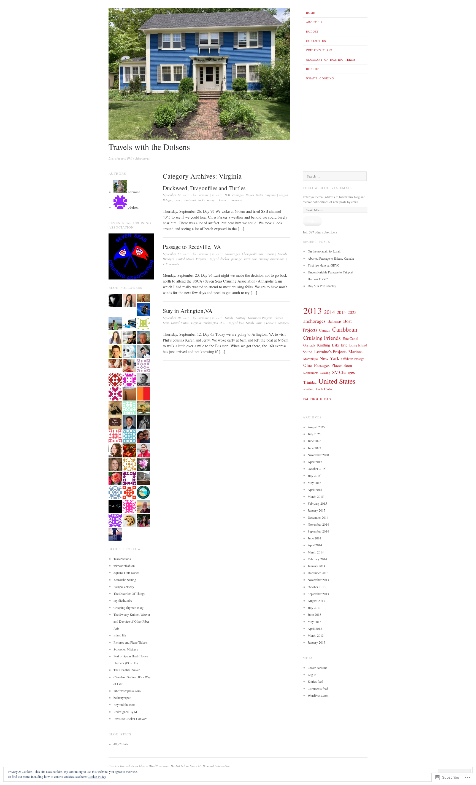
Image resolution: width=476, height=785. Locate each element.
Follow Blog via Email (327, 188)
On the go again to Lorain (324, 251)
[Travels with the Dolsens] (199, 138)
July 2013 (314, 607)
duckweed (190, 200)
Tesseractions (122, 559)
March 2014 (316, 552)
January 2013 (316, 642)
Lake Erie (339, 345)
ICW (227, 195)
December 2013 (318, 573)
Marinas (355, 351)
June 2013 (314, 614)
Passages (238, 195)
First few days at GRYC (323, 265)
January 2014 (316, 566)
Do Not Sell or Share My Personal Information (200, 766)
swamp (211, 200)
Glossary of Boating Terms (331, 59)
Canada (324, 330)
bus (241, 323)
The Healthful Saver (126, 670)
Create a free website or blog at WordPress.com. (139, 766)
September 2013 (318, 594)
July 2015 (314, 475)
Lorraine (203, 195)
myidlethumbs (122, 600)
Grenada (309, 345)
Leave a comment (230, 200)
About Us (314, 22)
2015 (341, 312)
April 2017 (315, 461)
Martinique (310, 358)
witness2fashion (124, 565)
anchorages (232, 254)
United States (254, 195)
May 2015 (314, 482)
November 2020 (318, 455)
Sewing (325, 372)
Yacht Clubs (323, 389)
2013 (219, 195)
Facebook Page (318, 399)
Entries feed (315, 681)
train (259, 323)
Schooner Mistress (125, 649)
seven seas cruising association (264, 259)
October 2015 (317, 468)
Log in (312, 674)
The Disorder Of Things (129, 593)
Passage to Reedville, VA (192, 247)
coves (178, 200)
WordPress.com (318, 695)
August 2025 (316, 427)
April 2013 (315, 628)
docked (224, 259)
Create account (317, 667)
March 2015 (316, 496)
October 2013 (317, 587)
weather (308, 389)
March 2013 (316, 635)
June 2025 (314, 441)
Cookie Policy (97, 776)
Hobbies (313, 69)
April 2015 (315, 489)
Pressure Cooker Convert (130, 718)
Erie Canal (350, 338)
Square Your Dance (126, 572)
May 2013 (314, 621)
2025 (352, 312)
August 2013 (316, 600)
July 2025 (314, 434)
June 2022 (314, 448)
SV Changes (343, 372)
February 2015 (317, 503)
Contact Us (316, 41)
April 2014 (315, 545)
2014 (329, 312)
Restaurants (310, 372)
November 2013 (318, 579)
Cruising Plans (319, 50)
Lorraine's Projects (260, 318)
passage (236, 259)
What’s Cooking (320, 78)
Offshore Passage (352, 358)
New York (329, 358)
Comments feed (318, 688)
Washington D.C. (214, 323)
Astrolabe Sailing (124, 579)
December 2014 (318, 517)
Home (310, 13)
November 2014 (318, 524)
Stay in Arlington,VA (187, 310)
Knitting (241, 318)
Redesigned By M (125, 711)
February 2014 (317, 559)
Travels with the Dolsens (149, 146)
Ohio (307, 365)
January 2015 (316, 510)
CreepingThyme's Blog (128, 607)
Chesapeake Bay (252, 254)
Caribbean (344, 329)
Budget (312, 31)
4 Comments (171, 264)
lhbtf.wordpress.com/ (127, 691)
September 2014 (318, 531)
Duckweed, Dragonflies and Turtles (204, 188)
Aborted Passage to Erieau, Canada (331, 258)
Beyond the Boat (124, 704)
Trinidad (310, 382)
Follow (312, 221)
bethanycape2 (122, 697)
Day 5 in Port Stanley (322, 286)
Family (229, 318)
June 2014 (314, 538)
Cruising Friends (276, 254)
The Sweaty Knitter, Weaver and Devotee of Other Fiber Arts (131, 621)
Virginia (270, 195)
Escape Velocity (123, 586)
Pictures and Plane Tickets (130, 642)
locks (201, 200)
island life (119, 635)
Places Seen (341, 365)
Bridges (167, 200)
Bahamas (334, 321)
